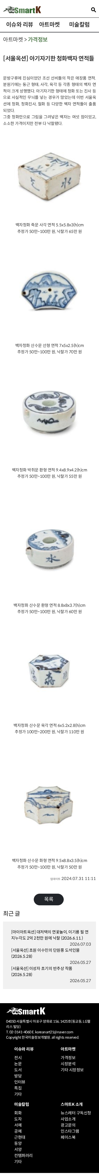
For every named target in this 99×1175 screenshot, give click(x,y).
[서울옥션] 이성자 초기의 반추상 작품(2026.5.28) (41, 971)
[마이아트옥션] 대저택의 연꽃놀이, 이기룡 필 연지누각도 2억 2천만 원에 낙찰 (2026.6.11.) (50, 935)
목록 (48, 899)
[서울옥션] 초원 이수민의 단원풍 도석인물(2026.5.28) (45, 953)
